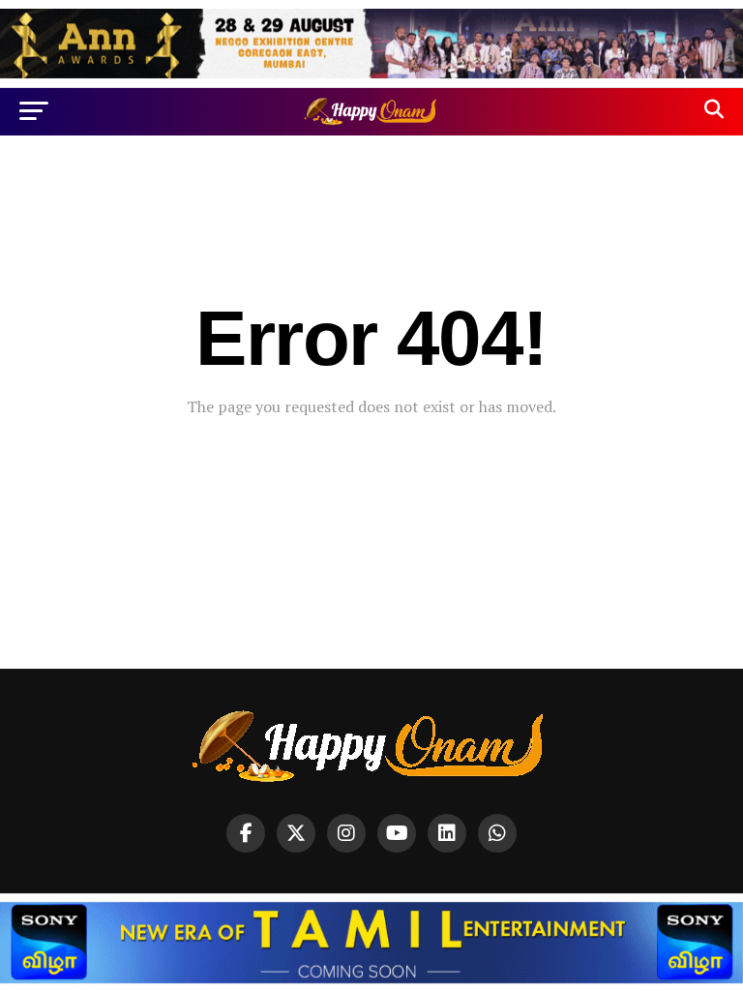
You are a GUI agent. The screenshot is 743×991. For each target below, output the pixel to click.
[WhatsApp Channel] (497, 833)
